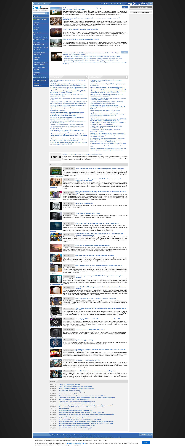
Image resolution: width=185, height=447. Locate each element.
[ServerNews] (41, 19)
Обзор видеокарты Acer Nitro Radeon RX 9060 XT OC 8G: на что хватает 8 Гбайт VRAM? (82, 412)
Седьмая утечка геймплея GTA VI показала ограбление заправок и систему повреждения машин (92, 56)
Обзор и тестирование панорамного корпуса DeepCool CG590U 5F (76, 388)
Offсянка (35, 24)
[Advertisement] (89, 70)
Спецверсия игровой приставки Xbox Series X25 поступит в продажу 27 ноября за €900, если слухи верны (68, 139)
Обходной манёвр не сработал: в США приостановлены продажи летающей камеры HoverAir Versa (93, 58)
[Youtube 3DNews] (131, 3)
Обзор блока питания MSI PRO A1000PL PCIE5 (90, 330)
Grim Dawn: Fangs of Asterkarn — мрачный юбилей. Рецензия (94, 255)
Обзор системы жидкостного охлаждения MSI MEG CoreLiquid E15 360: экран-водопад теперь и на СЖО (86, 421)
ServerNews (53, 306)
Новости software (94, 77)
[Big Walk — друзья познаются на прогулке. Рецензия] (56, 248)
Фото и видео (36, 74)
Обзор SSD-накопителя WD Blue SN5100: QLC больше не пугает (75, 403)
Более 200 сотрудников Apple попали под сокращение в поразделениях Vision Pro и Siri (67, 118)
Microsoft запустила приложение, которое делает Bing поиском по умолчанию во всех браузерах (106, 102)
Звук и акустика (37, 32)
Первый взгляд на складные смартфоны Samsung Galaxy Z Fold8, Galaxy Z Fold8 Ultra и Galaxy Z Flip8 (86, 423)
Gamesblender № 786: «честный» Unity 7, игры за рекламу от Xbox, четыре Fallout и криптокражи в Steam (86, 414)
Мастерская (36, 42)
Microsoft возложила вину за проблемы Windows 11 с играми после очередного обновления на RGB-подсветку (108, 88)
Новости (35, 16)
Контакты (120, 3)
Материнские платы (38, 44)
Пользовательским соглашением (75, 443)
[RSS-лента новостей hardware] (86, 77)
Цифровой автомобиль (39, 77)
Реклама (106, 3)
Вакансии (37, 85)
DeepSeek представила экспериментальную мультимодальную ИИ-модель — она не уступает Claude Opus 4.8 (107, 107)
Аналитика (36, 27)
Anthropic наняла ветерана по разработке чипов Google (67, 124)
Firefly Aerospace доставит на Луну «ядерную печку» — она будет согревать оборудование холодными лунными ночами (68, 84)
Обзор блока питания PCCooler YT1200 (88, 213)
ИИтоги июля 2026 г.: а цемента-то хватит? (70, 390)
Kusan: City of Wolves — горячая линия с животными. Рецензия (95, 371)
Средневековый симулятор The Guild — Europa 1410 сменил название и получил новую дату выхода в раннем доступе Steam (108, 145)
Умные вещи (36, 72)
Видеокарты (36, 29)
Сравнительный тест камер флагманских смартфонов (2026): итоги (77, 428)
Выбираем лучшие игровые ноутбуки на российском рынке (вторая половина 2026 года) (82, 395)
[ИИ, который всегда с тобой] (56, 206)
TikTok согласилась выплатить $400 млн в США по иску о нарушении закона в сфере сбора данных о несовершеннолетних (107, 115)
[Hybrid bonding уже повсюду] (56, 342)
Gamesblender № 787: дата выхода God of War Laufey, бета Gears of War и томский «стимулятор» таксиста (87, 397)
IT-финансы (36, 22)
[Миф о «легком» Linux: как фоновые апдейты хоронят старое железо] (56, 226)
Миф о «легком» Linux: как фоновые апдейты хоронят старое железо (97, 223)
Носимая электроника (39, 52)
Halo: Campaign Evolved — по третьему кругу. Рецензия (73, 399)
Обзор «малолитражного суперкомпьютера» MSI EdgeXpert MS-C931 (77, 425)
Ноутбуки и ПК (37, 54)
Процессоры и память (39, 64)
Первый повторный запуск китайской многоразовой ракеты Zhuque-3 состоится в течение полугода (67, 106)
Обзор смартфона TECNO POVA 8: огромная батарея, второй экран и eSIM (98, 265)
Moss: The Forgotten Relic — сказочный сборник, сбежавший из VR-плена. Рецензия (81, 416)
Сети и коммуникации (39, 67)
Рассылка (113, 3)
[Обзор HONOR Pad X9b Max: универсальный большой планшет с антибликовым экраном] (56, 290)
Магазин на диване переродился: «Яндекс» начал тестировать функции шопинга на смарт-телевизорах (105, 111)
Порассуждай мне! (64, 408)
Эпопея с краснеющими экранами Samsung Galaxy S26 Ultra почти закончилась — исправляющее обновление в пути (108, 149)
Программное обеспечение (40, 62)
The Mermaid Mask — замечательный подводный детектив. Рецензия (77, 401)
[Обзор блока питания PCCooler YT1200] (56, 216)
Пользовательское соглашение (91, 434)
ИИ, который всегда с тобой (84, 203)
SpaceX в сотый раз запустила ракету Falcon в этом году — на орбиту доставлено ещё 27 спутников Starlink (68, 88)
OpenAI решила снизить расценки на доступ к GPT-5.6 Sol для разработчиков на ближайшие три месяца (108, 119)
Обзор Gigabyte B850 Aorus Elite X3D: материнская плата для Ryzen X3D (97, 319)
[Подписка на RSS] (147, 3)
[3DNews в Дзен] (136, 3)
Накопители (36, 49)
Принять (146, 442)
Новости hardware (55, 77)
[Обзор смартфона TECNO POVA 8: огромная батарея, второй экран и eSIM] (56, 268)
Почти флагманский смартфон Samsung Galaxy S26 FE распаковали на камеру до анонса (67, 91)
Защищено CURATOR (145, 434)
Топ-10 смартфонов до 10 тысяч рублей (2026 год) (72, 392)
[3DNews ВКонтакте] (128, 3)
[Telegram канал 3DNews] (141, 3)
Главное (125, 7)
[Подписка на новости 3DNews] (144, 3)
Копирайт (76, 434)
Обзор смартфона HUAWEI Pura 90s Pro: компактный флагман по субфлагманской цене (82, 406)
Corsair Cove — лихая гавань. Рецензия (87, 360)
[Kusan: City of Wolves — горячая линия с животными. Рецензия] (56, 374)
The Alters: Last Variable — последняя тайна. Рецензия (73, 417)
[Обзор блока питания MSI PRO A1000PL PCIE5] (56, 332)
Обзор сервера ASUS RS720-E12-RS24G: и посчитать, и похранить (95, 298)
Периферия (36, 57)
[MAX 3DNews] (134, 3)
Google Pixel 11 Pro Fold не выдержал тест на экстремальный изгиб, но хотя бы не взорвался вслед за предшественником (68, 102)
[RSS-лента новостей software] (126, 77)
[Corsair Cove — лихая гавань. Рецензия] (56, 363)
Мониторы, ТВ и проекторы (40, 47)
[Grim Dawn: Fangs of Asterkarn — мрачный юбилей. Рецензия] (56, 258)
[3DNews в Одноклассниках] (139, 3)
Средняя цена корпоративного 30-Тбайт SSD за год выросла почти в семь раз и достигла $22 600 (68, 143)
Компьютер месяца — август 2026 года (69, 393)
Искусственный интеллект (40, 37)
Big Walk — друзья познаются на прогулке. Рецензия (93, 245)
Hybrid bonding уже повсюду (84, 340)
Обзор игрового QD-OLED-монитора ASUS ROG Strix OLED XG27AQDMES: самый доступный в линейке (86, 405)
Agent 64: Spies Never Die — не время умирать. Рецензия (80, 29)
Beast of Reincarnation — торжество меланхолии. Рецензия (81, 39)
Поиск (81, 434)
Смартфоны (36, 69)
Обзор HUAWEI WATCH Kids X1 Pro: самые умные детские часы (75, 427)
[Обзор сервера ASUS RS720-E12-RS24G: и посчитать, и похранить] (56, 301)
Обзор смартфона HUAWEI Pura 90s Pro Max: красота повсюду (75, 410)
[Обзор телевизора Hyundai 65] (56, 171)
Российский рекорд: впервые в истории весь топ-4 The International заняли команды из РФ (106, 95)
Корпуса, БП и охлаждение (40, 39)
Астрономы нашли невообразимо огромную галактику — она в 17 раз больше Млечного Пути (91, 60)
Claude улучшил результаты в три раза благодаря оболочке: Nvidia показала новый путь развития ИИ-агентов (108, 91)
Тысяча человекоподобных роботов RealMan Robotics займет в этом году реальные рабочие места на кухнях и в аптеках (68, 135)
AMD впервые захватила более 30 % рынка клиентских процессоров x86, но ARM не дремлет (67, 131)
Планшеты (36, 59)
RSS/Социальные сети (39, 80)
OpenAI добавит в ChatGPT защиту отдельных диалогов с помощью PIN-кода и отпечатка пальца (107, 123)
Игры (34, 34)
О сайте (101, 3)
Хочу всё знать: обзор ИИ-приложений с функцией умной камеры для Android (80, 419)
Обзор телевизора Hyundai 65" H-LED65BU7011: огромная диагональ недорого (100, 168)
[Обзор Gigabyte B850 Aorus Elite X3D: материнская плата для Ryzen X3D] (56, 322)
